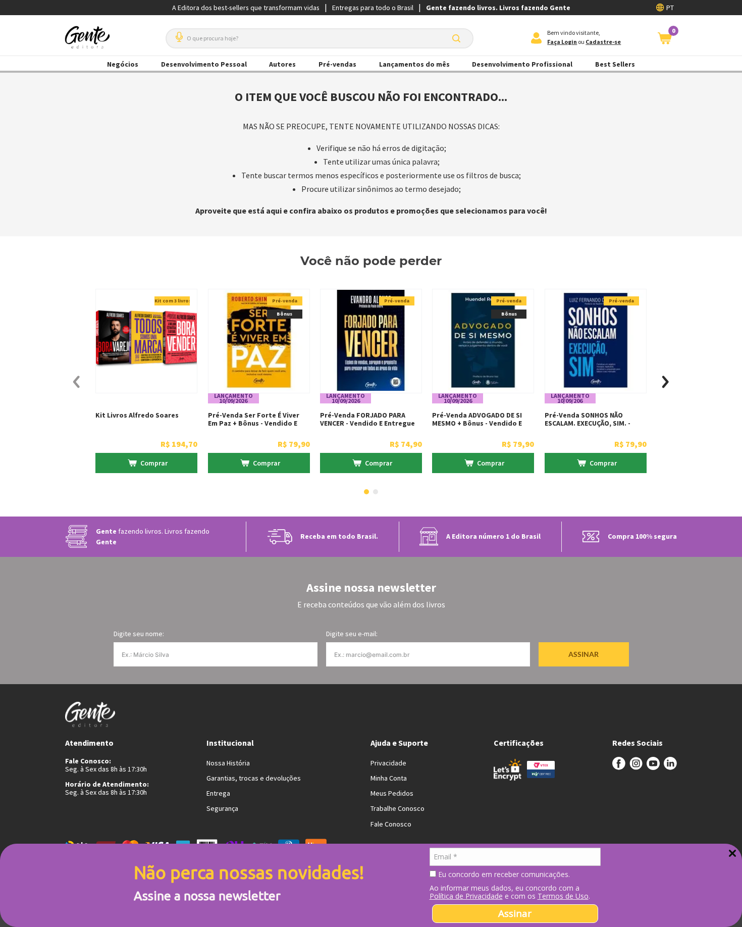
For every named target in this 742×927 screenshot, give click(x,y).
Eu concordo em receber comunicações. (503, 874)
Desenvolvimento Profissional (522, 64)
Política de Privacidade (466, 896)
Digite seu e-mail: (352, 633)
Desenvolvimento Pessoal (204, 64)
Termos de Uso (563, 896)
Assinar (515, 913)
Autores (282, 64)
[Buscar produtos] (458, 38)
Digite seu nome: (139, 633)
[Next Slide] (665, 382)
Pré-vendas (337, 64)
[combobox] (319, 38)
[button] (177, 33)
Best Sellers (615, 64)
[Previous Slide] (76, 382)
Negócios (122, 64)
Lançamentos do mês (414, 64)
